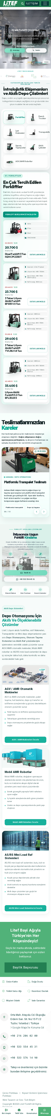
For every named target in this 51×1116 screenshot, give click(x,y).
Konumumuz (32, 1113)
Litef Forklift (26, 1104)
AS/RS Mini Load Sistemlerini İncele (25, 908)
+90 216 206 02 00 (24, 1035)
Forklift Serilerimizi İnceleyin (20, 214)
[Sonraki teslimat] (44, 512)
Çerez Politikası (10, 1093)
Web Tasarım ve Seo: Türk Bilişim (19, 1100)
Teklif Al (27, 573)
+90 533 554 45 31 (27, 579)
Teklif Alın (19, 1113)
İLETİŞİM (32, 3)
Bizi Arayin (6, 1113)
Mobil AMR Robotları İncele (25, 822)
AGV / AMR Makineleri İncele (25, 740)
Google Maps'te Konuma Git (28, 1027)
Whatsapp (45, 1113)
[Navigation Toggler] (45, 3)
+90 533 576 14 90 (24, 1057)
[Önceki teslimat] (37, 512)
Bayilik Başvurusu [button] (25, 967)
